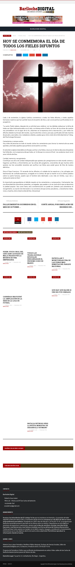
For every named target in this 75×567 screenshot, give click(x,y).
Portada (4, 564)
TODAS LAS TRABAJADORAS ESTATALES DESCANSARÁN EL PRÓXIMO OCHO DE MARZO (35, 258)
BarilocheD (13, 50)
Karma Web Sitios (68, 564)
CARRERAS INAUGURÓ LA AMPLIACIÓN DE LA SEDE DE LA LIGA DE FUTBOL (12, 300)
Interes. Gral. (7, 35)
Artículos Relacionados (10, 232)
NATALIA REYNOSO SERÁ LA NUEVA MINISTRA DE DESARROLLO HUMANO (37, 425)
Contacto (10, 564)
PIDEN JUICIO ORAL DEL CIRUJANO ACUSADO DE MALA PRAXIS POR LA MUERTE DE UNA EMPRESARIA (13, 256)
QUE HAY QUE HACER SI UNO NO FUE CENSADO (61, 291)
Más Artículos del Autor (25, 232)
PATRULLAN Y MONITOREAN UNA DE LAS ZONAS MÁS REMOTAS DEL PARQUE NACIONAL (61, 262)
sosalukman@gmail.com (12, 506)
